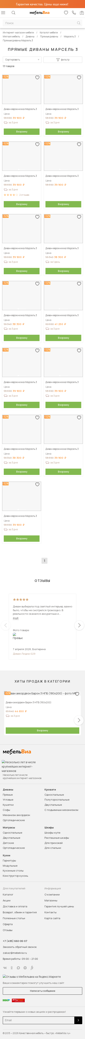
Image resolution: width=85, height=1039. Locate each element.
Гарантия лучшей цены (59, 906)
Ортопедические (14, 820)
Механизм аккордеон (16, 815)
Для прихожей (53, 843)
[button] (18, 102)
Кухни (6, 855)
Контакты (50, 912)
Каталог (8, 894)
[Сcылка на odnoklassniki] (11, 968)
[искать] (78, 23)
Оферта (8, 924)
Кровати (50, 789)
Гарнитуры (9, 860)
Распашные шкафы (56, 838)
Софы (6, 810)
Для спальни (52, 848)
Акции (6, 900)
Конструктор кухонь (15, 875)
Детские (8, 843)
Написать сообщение (42, 991)
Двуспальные (53, 804)
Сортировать (12, 59)
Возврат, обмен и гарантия (20, 912)
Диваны (8, 789)
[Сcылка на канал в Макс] (18, 968)
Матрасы (9, 827)
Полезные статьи (14, 918)
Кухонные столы (13, 870)
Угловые (8, 799)
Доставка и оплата (15, 906)
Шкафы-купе (52, 832)
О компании (52, 894)
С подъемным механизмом (61, 810)
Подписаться (78, 1020)
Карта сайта (52, 918)
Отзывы (7, 930)
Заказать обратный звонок (20, 947)
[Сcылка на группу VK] (5, 968)
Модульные (10, 865)
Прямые (8, 794)
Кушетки (8, 804)
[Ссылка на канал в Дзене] (25, 968)
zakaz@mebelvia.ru (15, 953)
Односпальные (54, 794)
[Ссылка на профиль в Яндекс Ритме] (32, 968)
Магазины (50, 900)
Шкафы (49, 827)
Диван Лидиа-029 (24, 653)
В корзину (21, 131)
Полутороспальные (56, 799)
